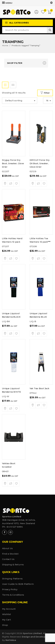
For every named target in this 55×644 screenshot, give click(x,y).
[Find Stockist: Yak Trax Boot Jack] (33, 405)
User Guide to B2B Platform (18, 584)
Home (5, 45)
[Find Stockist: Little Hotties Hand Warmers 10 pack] (5, 258)
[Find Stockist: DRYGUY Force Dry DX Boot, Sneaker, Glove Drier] (33, 183)
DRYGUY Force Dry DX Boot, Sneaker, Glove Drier (40, 163)
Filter (47, 92)
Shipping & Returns (13, 564)
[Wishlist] (16, 183)
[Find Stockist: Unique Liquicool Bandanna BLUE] (33, 333)
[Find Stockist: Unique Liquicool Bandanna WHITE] (5, 408)
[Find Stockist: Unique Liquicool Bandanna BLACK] (5, 333)
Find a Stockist (10, 553)
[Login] (36, 13)
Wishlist (6, 614)
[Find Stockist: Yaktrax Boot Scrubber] (5, 483)
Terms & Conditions (13, 594)
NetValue (11, 640)
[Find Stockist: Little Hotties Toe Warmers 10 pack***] (33, 258)
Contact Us (8, 559)
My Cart (6, 619)
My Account (9, 608)
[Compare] (11, 183)
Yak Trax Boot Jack (39, 388)
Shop (5, 625)
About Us (7, 548)
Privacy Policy (9, 589)
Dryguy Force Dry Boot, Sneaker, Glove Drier (13, 163)
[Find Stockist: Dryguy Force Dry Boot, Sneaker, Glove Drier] (5, 183)
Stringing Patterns (12, 578)
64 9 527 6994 (15, 526)
